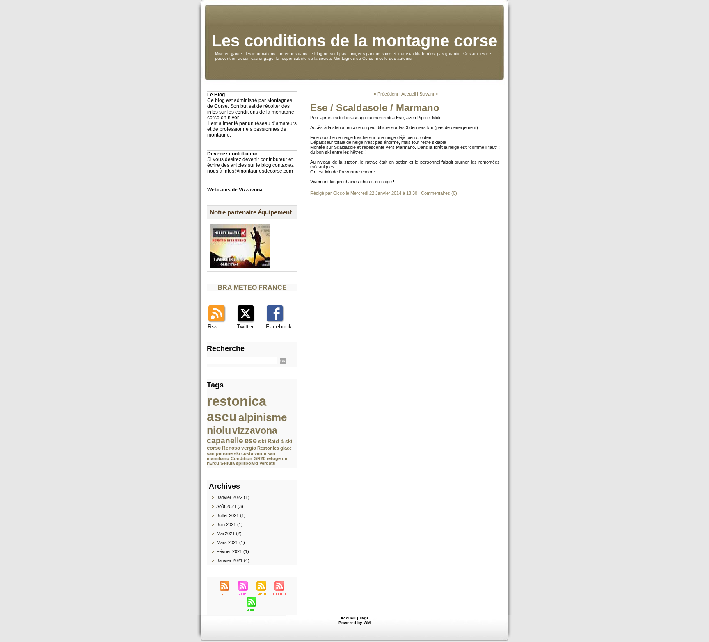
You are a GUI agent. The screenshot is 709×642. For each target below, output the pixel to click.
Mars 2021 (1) (231, 542)
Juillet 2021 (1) (231, 515)
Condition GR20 (248, 458)
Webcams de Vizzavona (235, 190)
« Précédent (386, 93)
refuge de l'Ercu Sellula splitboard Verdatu (247, 461)
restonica (236, 401)
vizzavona (254, 430)
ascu (222, 416)
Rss (212, 326)
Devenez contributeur (232, 154)
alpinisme (262, 417)
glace (286, 448)
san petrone (220, 453)
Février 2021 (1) (233, 551)
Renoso (231, 448)
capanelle (225, 440)
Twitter (245, 326)
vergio (248, 448)
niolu (219, 430)
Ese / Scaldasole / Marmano (374, 107)
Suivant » (428, 93)
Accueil (408, 93)
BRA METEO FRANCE (252, 287)
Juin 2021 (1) (230, 524)
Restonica (268, 448)
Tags (364, 618)
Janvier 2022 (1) (233, 497)
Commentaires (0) (439, 193)
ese (251, 441)
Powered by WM (354, 622)
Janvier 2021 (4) (233, 560)
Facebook (279, 326)
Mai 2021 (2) (229, 533)
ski (262, 441)
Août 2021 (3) (229, 506)
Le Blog (216, 95)
